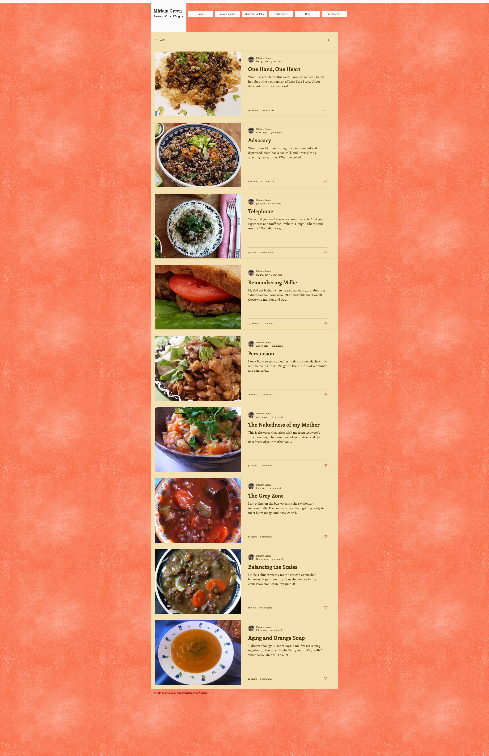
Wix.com (202, 692)
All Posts (160, 40)
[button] (329, 40)
